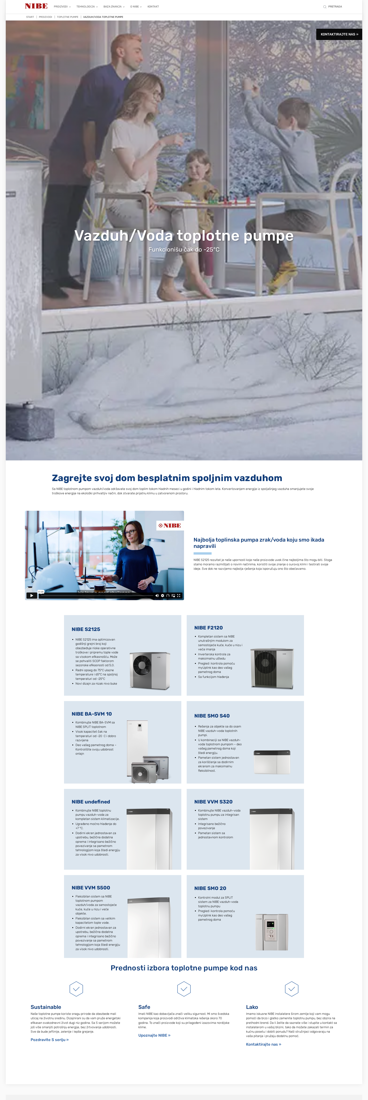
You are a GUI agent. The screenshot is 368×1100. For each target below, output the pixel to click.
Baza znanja (113, 6)
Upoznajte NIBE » (154, 1035)
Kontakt (153, 6)
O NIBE (134, 6)
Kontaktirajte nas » (263, 1044)
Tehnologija (85, 6)
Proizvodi (61, 6)
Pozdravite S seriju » (50, 1040)
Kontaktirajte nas (338, 34)
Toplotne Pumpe (67, 17)
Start (30, 17)
